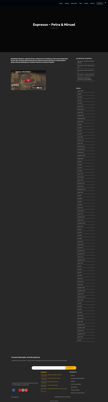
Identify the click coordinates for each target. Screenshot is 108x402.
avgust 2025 (80, 121)
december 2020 (81, 287)
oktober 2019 (80, 330)
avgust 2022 (80, 226)
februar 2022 (80, 244)
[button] (99, 3)
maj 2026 (79, 100)
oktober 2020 (80, 294)
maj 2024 (79, 167)
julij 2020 (79, 303)
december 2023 (81, 183)
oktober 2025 (80, 115)
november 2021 (81, 254)
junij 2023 (79, 198)
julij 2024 (79, 161)
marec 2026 (80, 106)
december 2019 (81, 324)
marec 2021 (80, 278)
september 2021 (81, 260)
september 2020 (81, 297)
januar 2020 (80, 321)
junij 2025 (79, 127)
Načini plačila (74, 387)
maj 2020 (79, 309)
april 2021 (79, 275)
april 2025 (79, 134)
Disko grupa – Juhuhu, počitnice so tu (50, 381)
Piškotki (73, 375)
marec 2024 (80, 174)
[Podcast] (23, 390)
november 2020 (81, 290)
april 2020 (79, 312)
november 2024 (81, 149)
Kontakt (92, 3)
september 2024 (81, 155)
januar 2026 (80, 112)
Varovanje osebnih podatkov (77, 378)
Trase (80, 3)
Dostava (73, 381)
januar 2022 (80, 247)
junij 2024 (79, 164)
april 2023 (79, 204)
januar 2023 (80, 214)
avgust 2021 (80, 263)
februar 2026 (80, 109)
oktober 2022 (80, 220)
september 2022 (81, 223)
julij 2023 (79, 195)
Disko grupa (74, 3)
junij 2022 (79, 232)
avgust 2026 (80, 91)
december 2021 (81, 250)
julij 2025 (79, 124)
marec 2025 (80, 137)
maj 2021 (79, 272)
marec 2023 (80, 207)
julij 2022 (79, 229)
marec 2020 (80, 315)
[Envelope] (26, 390)
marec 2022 (80, 241)
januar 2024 (80, 180)
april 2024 (79, 170)
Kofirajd (67, 3)
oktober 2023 (80, 186)
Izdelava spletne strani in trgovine (63, 396)
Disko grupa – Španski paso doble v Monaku (51, 374)
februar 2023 (80, 210)
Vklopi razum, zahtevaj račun (77, 393)
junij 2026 (79, 97)
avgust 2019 (80, 337)
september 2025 (81, 118)
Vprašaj (86, 3)
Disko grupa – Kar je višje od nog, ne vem (50, 378)
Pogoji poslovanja (75, 390)
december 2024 (81, 146)
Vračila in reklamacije (76, 384)
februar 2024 (80, 177)
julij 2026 (79, 94)
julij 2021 (79, 266)
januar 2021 (80, 284)
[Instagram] (16, 390)
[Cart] (105, 3)
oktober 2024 (80, 152)
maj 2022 (79, 235)
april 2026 (79, 103)
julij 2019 (79, 340)
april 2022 (79, 238)
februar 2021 (80, 281)
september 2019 (81, 334)
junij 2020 (79, 306)
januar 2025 (80, 143)
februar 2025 (80, 140)
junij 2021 (79, 269)
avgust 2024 (80, 158)
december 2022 (81, 217)
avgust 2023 (80, 192)
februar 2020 (80, 318)
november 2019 (81, 327)
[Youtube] (19, 390)
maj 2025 (79, 131)
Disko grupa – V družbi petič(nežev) (85, 75)
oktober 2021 (80, 257)
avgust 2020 (80, 300)
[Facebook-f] (13, 390)
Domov (60, 3)
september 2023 (81, 189)
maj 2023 (79, 201)
